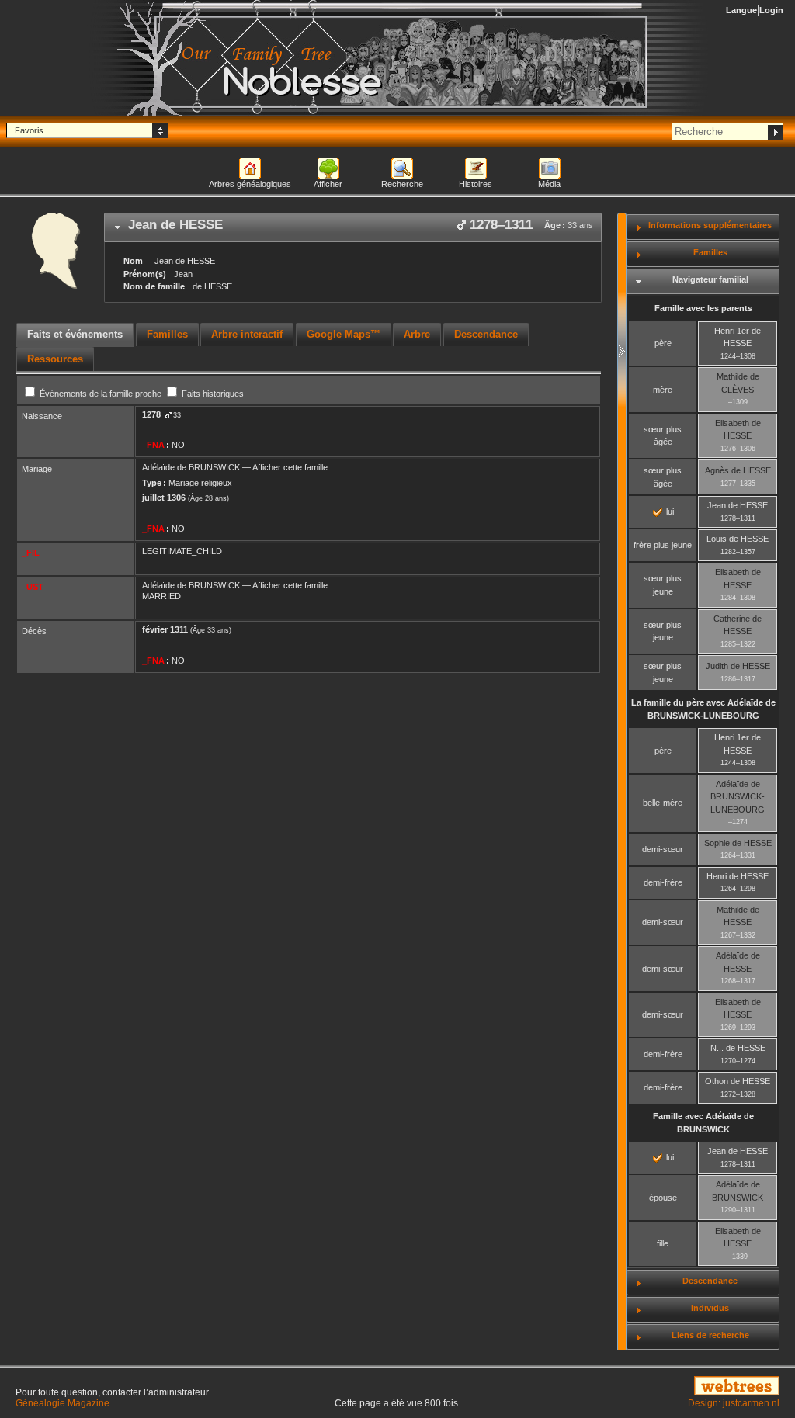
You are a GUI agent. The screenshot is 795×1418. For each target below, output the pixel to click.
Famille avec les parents (703, 308)
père (663, 343)
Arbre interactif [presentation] (247, 334)
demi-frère (663, 882)
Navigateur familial (710, 279)
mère (662, 389)
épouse (663, 1197)
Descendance (710, 1280)
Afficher (328, 184)
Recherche (402, 184)
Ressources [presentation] (55, 359)
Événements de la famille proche (100, 393)
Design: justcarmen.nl (733, 1403)
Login (771, 10)
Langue (741, 10)
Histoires (475, 184)
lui (669, 511)
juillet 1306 (164, 497)
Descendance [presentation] (486, 334)
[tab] (353, 227)
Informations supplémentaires (710, 225)
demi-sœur (662, 849)
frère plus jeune (663, 545)
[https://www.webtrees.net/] (662, 1387)
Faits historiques (211, 393)
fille (662, 1243)
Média (549, 184)
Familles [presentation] (167, 334)
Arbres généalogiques (250, 184)
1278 (151, 414)
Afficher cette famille (290, 467)
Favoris (29, 130)
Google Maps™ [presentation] (343, 334)
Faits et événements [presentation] (75, 334)
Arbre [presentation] (417, 334)
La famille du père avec (703, 709)
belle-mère (662, 802)
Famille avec (703, 1122)
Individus (710, 1307)
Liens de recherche (710, 1335)
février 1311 (165, 629)
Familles (710, 252)
